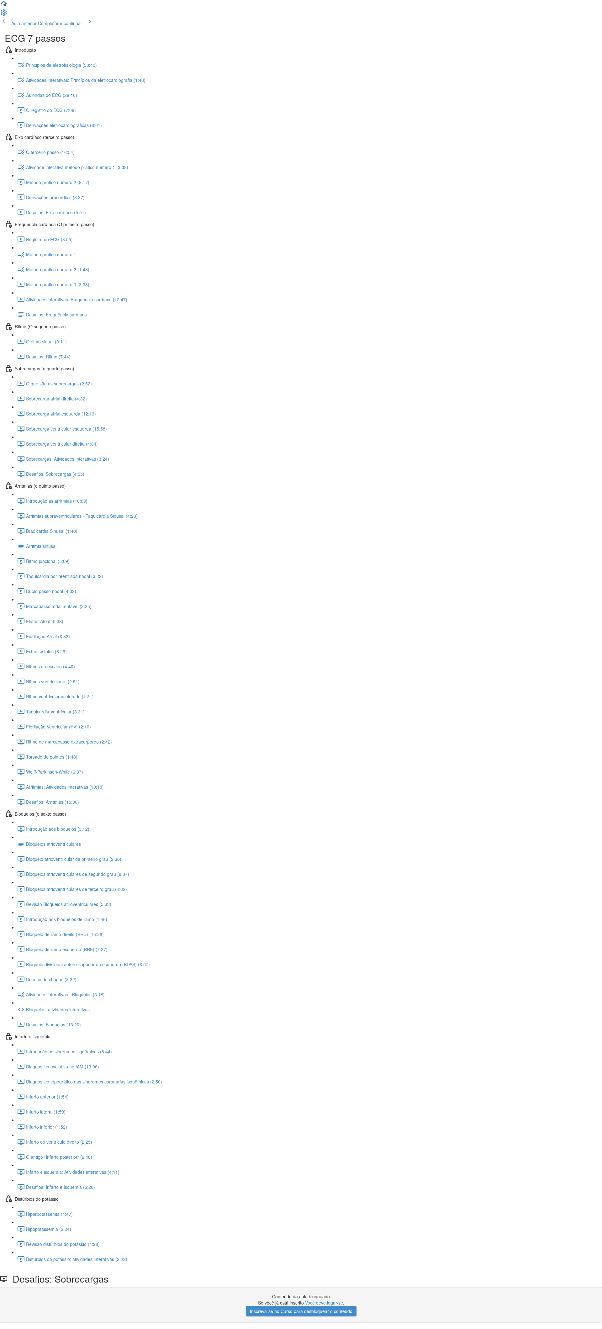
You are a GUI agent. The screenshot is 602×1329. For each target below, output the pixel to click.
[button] (4, 6)
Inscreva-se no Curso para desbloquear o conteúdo (301, 1311)
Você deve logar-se (324, 1303)
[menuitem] (4, 14)
